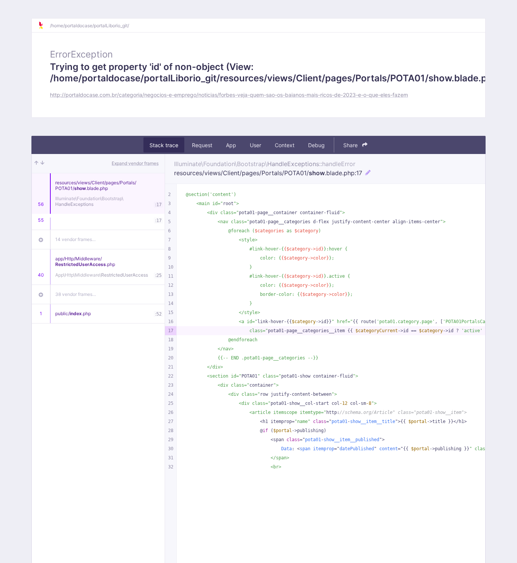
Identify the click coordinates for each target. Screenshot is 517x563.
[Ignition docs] (44, 25)
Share (351, 145)
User (255, 145)
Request (202, 145)
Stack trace (163, 145)
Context (284, 145)
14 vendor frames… (75, 239)
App (231, 145)
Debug (316, 145)
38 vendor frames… (75, 294)
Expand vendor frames (135, 163)
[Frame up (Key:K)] (36, 163)
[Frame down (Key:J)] (42, 163)
